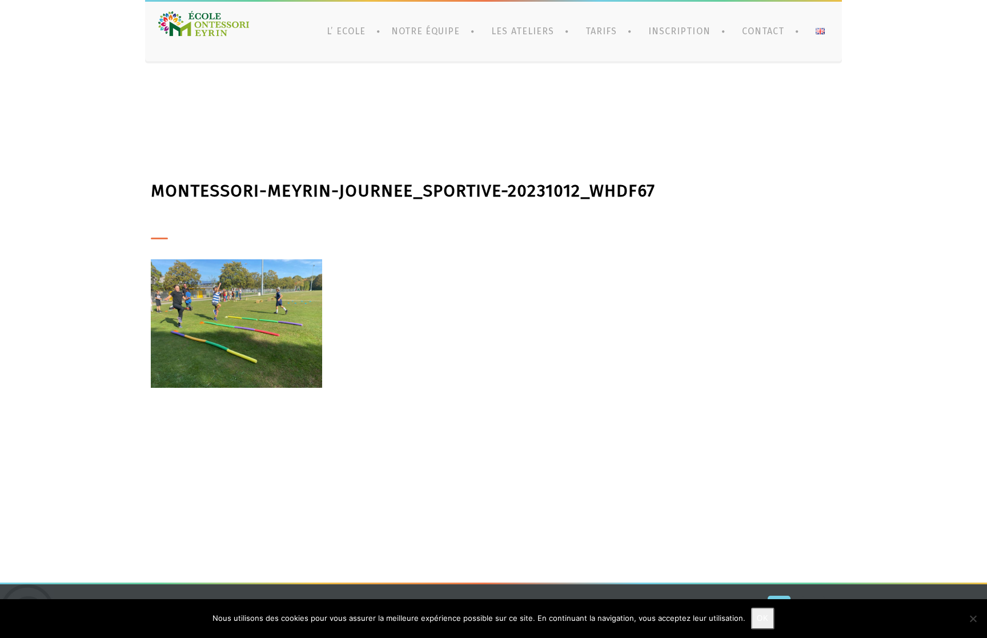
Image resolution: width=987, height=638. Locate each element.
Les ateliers (522, 31)
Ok (763, 618)
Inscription (679, 31)
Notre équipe (425, 31)
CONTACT (763, 31)
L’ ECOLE (346, 31)
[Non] (972, 618)
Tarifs (601, 31)
